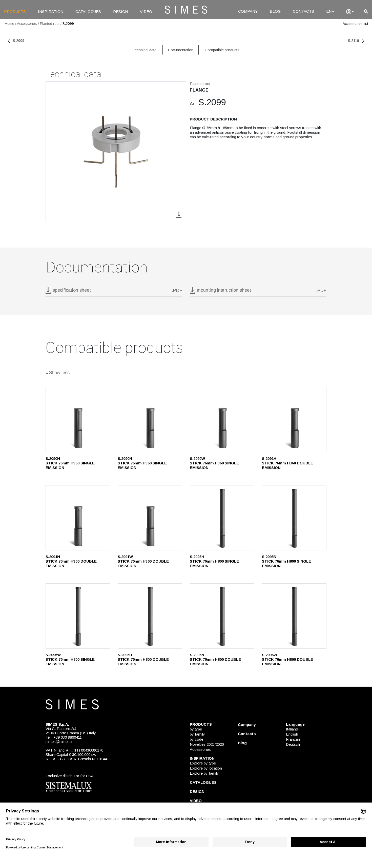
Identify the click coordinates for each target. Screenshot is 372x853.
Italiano (292, 729)
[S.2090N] (150, 419)
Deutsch (293, 744)
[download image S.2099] (178, 214)
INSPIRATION (50, 11)
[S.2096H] (150, 616)
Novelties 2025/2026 (207, 744)
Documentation (180, 50)
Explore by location (206, 768)
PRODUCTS (15, 11)
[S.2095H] (222, 517)
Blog (242, 743)
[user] (350, 11)
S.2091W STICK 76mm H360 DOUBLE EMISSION (143, 561)
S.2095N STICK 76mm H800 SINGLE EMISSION (286, 561)
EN (329, 11)
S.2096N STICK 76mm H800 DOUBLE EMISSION (215, 659)
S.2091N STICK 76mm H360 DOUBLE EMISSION (71, 561)
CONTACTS (303, 11)
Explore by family (204, 773)
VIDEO (146, 11)
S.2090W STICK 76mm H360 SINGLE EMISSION (214, 463)
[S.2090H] (78, 419)
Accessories (27, 24)
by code (196, 739)
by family (197, 734)
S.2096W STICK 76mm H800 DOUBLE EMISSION (287, 659)
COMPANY (248, 11)
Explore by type (203, 763)
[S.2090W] (222, 419)
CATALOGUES (88, 11)
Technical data (144, 50)
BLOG (275, 11)
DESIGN (120, 11)
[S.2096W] (294, 616)
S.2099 (68, 24)
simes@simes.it (59, 741)
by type (196, 729)
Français (293, 739)
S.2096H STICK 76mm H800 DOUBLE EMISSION (143, 659)
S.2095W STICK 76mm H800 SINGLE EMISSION (70, 659)
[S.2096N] (222, 616)
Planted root (49, 24)
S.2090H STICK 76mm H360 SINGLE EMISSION (70, 463)
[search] (366, 11)
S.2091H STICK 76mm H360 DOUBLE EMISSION (287, 463)
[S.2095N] (294, 517)
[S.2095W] (78, 616)
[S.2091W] (150, 517)
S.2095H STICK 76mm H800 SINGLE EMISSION (214, 561)
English (292, 734)
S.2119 (353, 41)
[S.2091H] (294, 419)
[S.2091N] (78, 517)
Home (9, 24)
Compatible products (222, 50)
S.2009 (18, 41)
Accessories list (355, 24)
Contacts (247, 734)
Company (247, 724)
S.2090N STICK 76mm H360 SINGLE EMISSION (142, 463)
